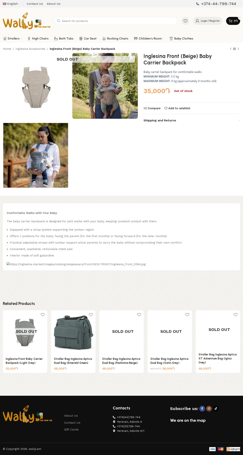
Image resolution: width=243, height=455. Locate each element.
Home (7, 49)
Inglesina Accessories (30, 49)
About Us (71, 415)
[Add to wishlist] (42, 314)
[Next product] (238, 49)
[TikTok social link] (216, 408)
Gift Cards (71, 429)
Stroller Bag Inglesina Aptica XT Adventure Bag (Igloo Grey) (218, 358)
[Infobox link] (216, 4)
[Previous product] (231, 49)
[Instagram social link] (209, 408)
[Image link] (27, 413)
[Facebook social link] (202, 408)
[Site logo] (26, 20)
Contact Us (72, 422)
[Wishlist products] (185, 21)
